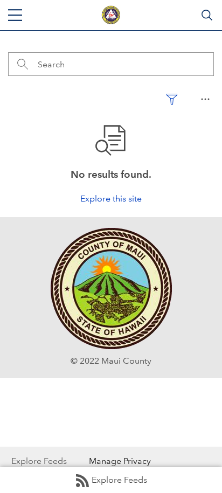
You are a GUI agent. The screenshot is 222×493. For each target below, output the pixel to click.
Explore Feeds (119, 480)
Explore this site (111, 198)
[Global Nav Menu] (15, 15)
